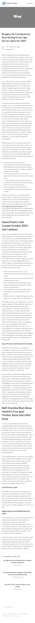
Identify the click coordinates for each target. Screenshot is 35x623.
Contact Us (16, 616)
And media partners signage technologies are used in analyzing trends (17, 573)
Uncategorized (9, 49)
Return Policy (7, 616)
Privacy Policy (7, 613)
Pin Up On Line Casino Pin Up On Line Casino (17, 585)
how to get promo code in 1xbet (12, 206)
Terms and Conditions (20, 613)
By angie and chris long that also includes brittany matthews (17, 561)
